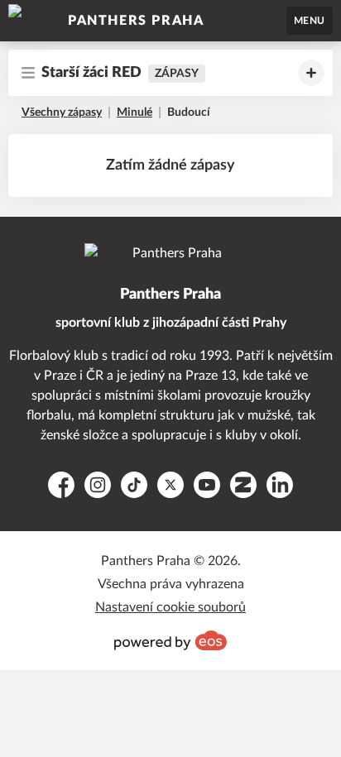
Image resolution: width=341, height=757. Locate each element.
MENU (309, 21)
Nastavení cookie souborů (170, 607)
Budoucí (188, 112)
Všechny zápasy (62, 112)
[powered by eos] (170, 640)
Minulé (134, 112)
